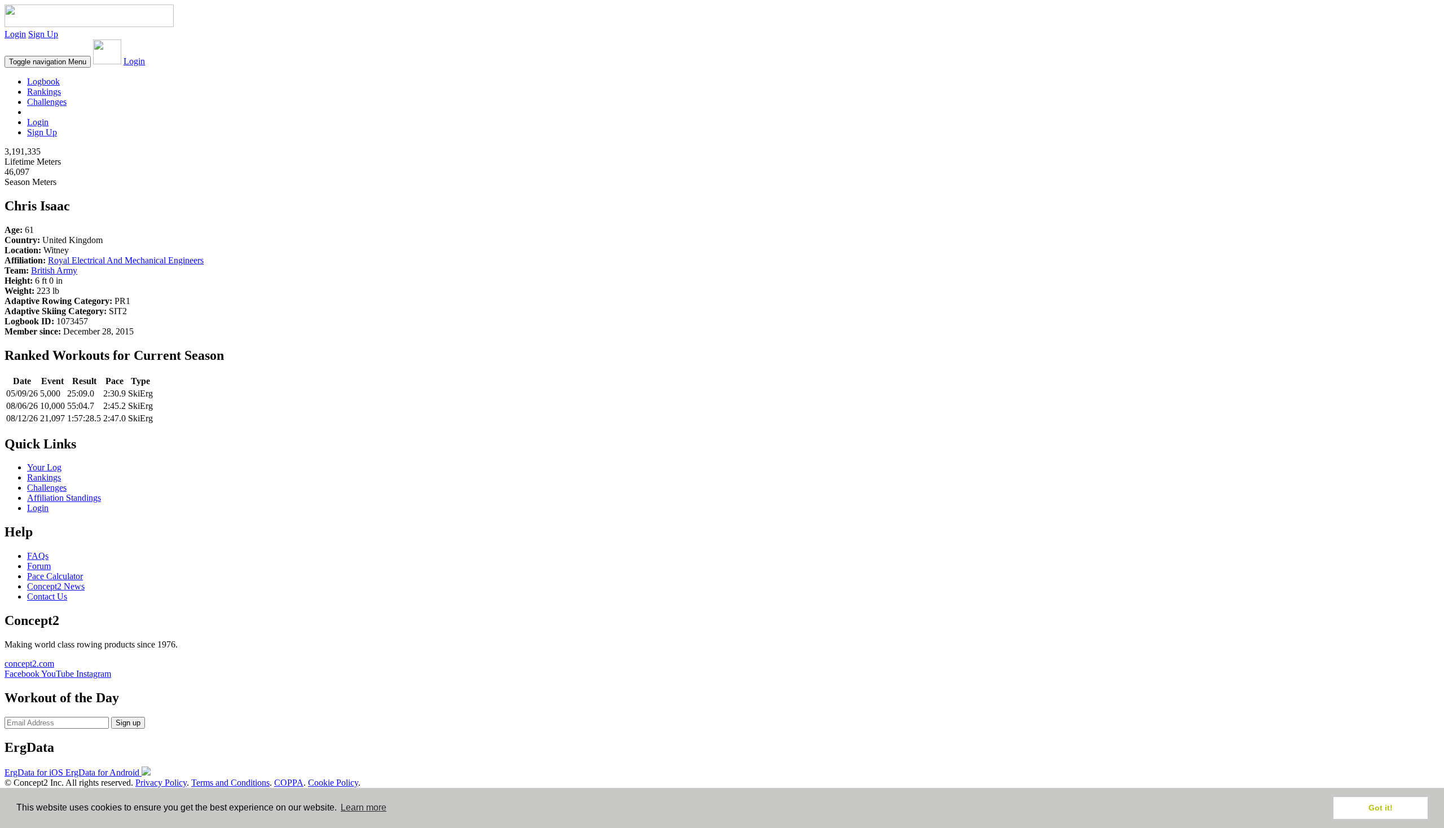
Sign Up (43, 34)
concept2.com (29, 663)
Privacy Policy (161, 782)
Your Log (44, 467)
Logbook (43, 81)
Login (15, 34)
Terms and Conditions (230, 782)
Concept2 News (56, 586)
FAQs (38, 556)
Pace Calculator (55, 576)
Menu (47, 62)
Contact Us (47, 596)
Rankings (44, 91)
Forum (39, 566)
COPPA (288, 782)
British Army (54, 270)
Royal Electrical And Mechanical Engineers (126, 260)
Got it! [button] (1380, 807)
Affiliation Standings (64, 498)
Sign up (128, 723)
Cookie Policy (333, 782)
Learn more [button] (363, 807)
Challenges (47, 102)
